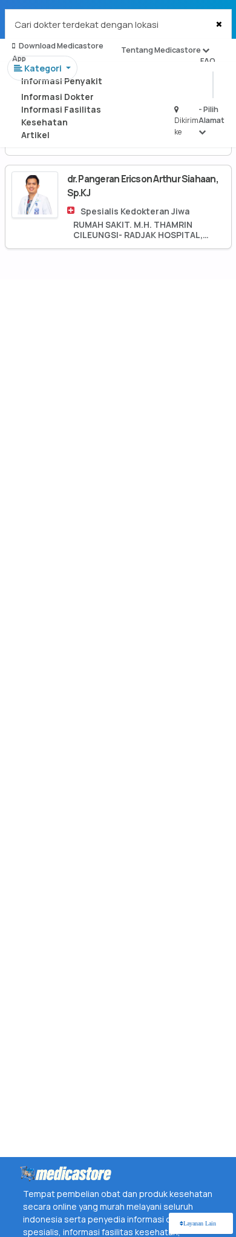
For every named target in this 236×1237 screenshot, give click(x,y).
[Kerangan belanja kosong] (37, 21)
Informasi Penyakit (61, 81)
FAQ (207, 61)
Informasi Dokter (57, 96)
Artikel (35, 135)
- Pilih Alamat (211, 114)
